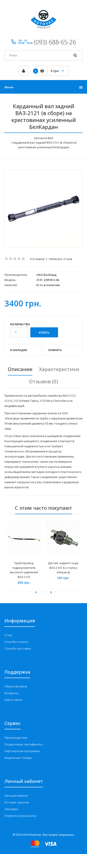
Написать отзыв (60, 259)
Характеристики (59, 369)
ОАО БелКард (46, 275)
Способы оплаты (16, 642)
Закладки (11, 809)
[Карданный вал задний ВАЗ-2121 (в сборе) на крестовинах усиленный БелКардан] (43, 209)
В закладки (18, 350)
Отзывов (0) (43, 381)
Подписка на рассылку (20, 816)
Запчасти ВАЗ (43, 138)
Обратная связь (15, 686)
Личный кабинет (16, 796)
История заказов (16, 802)
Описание (20, 369)
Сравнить (55, 350)
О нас (8, 635)
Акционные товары (18, 758)
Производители (15, 738)
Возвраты (11, 693)
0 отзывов (37, 259)
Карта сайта (13, 700)
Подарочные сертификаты (23, 744)
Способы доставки (17, 648)
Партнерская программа (22, 751)
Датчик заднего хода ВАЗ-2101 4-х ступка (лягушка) (63, 567)
